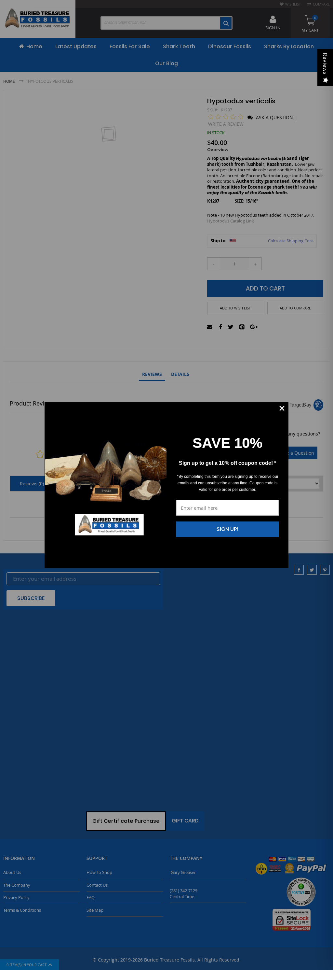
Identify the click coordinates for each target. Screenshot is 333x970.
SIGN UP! (228, 529)
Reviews (325, 64)
